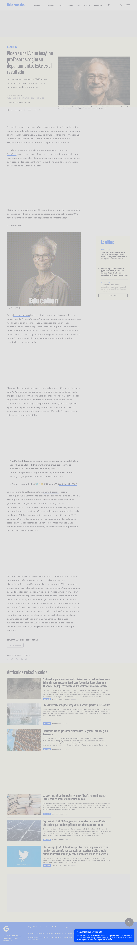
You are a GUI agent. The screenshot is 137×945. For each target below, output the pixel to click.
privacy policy (106, 938)
